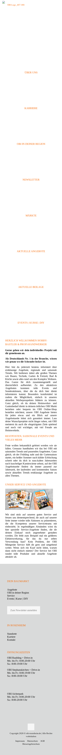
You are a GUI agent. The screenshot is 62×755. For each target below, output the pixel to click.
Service (11, 595)
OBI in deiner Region (18, 592)
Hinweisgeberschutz (31, 744)
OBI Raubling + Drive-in (20, 657)
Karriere (11, 636)
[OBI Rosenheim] (14, 5)
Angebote (12, 589)
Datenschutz (32, 741)
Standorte (12, 633)
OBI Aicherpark (15, 693)
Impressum (20, 741)
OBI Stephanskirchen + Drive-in (23, 669)
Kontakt (11, 639)
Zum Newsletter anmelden (23, 610)
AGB (42, 741)
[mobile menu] (57, 4)
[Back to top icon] (31, 727)
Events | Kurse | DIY (17, 598)
